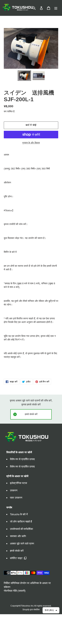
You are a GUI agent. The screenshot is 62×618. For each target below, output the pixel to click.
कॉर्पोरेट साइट (16, 558)
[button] (51, 610)
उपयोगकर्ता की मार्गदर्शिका (21, 528)
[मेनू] (55, 8)
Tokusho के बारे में (19, 514)
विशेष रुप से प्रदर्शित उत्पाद (22, 459)
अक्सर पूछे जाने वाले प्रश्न (22, 543)
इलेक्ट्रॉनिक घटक (18, 483)
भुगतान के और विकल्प (31, 142)
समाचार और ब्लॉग (18, 536)
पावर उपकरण (16, 497)
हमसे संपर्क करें (31, 414)
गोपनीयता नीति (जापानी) (14, 590)
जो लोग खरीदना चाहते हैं (21, 521)
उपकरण (13, 490)
